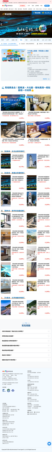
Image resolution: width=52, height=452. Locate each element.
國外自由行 (11, 9)
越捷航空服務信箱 (33, 414)
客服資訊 (31, 412)
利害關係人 (29, 406)
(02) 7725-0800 (5, 408)
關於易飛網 (29, 404)
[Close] (50, 1)
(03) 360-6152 (5, 418)
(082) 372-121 (5, 443)
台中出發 (45, 9)
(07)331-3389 (5, 437)
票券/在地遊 (39, 9)
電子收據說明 (35, 408)
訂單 (29, 5)
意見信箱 (38, 412)
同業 (41, 5)
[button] (50, 24)
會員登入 (47, 5)
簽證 (33, 5)
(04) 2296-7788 (9, 430)
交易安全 (29, 408)
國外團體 (6, 9)
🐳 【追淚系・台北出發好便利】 (9, 43)
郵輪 (16, 9)
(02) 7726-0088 (33, 387)
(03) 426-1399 (5, 424)
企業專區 (37, 5)
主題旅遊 (30, 9)
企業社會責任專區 (37, 406)
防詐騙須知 (22, 5)
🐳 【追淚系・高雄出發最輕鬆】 (27, 43)
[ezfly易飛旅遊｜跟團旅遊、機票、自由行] (7, 6)
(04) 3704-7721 (9, 432)
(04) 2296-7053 (33, 394)
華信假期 (25, 9)
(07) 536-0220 (33, 399)
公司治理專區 (36, 404)
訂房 (34, 9)
